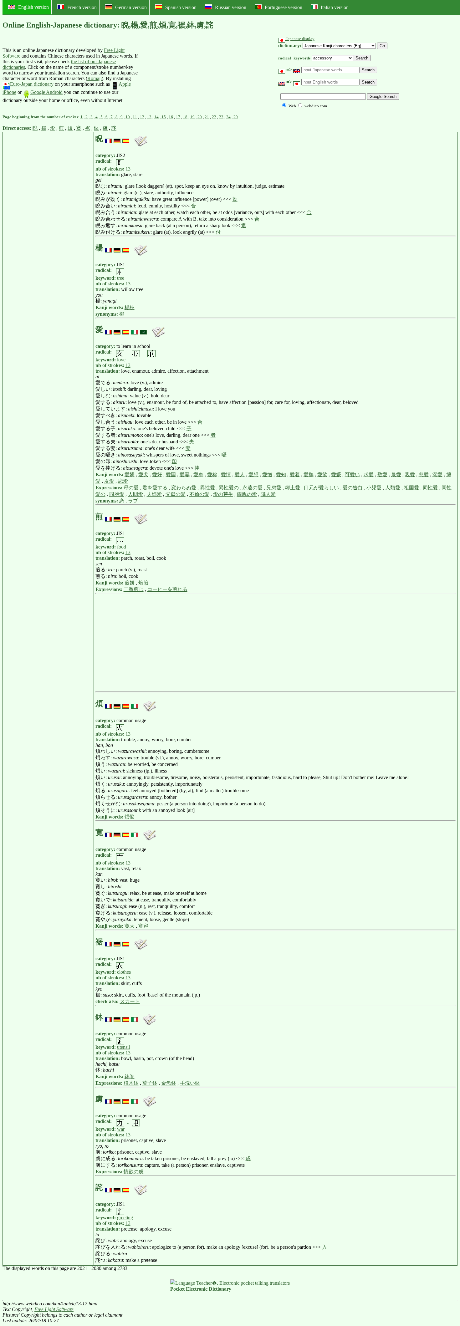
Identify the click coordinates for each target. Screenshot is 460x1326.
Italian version (335, 7)
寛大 (130, 926)
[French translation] (108, 139)
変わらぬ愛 (183, 487)
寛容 (143, 926)
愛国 (171, 474)
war (121, 1129)
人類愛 (392, 487)
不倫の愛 (199, 494)
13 (149, 117)
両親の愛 (247, 494)
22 (214, 117)
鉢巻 (130, 1076)
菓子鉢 (149, 1083)
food (121, 546)
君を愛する (154, 487)
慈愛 (424, 474)
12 (142, 117)
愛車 (198, 474)
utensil (123, 1047)
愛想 (253, 474)
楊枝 (130, 307)
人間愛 (135, 494)
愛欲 (322, 474)
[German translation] (117, 139)
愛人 (240, 474)
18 (185, 117)
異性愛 (207, 487)
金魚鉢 (168, 1083)
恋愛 (123, 481)
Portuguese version (283, 7)
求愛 (369, 474)
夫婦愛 (154, 494)
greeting (125, 1217)
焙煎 (143, 582)
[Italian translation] (134, 329)
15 (163, 117)
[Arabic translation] (143, 329)
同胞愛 (116, 494)
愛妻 (185, 474)
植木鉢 (131, 1083)
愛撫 (309, 474)
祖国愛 (411, 487)
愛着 (295, 474)
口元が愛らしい (321, 487)
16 (171, 117)
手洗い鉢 (190, 1083)
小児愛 (373, 487)
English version (33, 7)
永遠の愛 (253, 487)
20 (199, 117)
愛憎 (267, 474)
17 (178, 117)
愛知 (281, 474)
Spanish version (181, 7)
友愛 (109, 481)
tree (120, 278)
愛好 (157, 474)
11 (135, 117)
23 (221, 117)
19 (192, 117)
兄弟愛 (273, 487)
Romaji (94, 78)
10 (127, 117)
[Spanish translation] (125, 139)
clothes (124, 972)
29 (235, 117)
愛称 (212, 474)
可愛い (352, 474)
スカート (130, 1001)
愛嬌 (130, 474)
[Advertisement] (186, 75)
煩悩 (130, 816)
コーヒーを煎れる (167, 589)
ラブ (133, 500)
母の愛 (131, 487)
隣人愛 (268, 494)
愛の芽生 (223, 494)
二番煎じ (134, 589)
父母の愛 (176, 494)
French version (82, 7)
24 (228, 117)
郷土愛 (292, 487)
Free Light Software (54, 1309)
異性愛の (229, 487)
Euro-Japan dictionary (32, 84)
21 (207, 117)
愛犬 (143, 474)
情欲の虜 (134, 1171)
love (121, 359)
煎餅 (130, 582)
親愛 (410, 474)
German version (131, 7)
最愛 (396, 474)
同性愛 (430, 487)
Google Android (46, 92)
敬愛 (382, 474)
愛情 (226, 474)
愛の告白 (353, 487)
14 (156, 117)
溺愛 (437, 474)
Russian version (230, 7)
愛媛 (336, 474)
